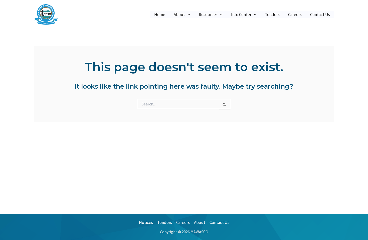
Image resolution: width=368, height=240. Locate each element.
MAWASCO (75, 14)
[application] (187, 14)
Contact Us (320, 14)
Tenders (272, 14)
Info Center (241, 14)
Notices (146, 222)
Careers (295, 14)
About (179, 14)
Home (159, 14)
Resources (208, 14)
